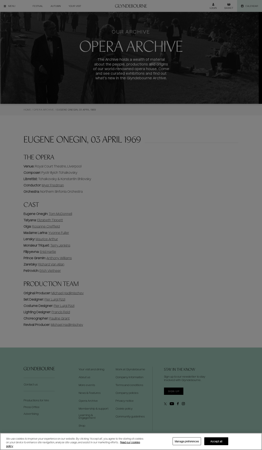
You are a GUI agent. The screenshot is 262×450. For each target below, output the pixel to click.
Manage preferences (187, 441)
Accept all (216, 441)
